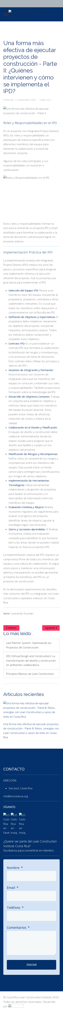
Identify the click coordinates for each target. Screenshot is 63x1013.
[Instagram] (18, 3)
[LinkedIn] (5, 3)
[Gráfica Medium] (16, 1006)
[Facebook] (11, 3)
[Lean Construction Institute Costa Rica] (6, 823)
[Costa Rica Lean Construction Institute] (32, 14)
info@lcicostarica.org (15, 796)
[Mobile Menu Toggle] (6, 14)
